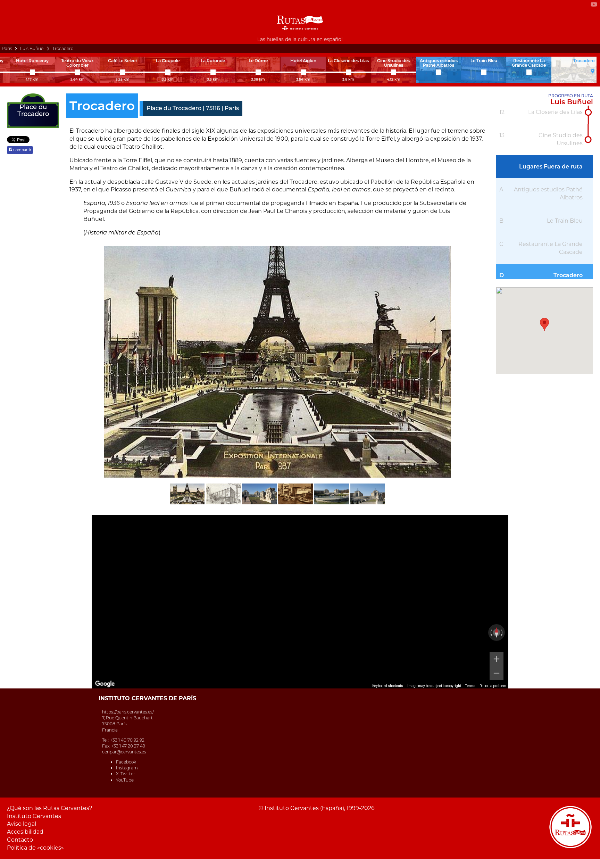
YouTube (125, 780)
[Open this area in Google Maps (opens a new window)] (104, 683)
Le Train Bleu (565, 220)
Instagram (127, 767)
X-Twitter (125, 773)
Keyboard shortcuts (387, 686)
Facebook (126, 762)
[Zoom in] (496, 659)
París (7, 48)
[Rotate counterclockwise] (490, 632)
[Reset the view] (496, 632)
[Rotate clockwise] (502, 632)
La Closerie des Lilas (555, 112)
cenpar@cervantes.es (124, 751)
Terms (470, 686)
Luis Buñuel (32, 48)
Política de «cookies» (35, 847)
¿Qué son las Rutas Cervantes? (49, 808)
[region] (300, 601)
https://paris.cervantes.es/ (128, 712)
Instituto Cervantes (34, 816)
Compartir (21, 150)
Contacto (20, 839)
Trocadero (568, 275)
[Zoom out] (496, 673)
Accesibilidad (25, 831)
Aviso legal (21, 823)
